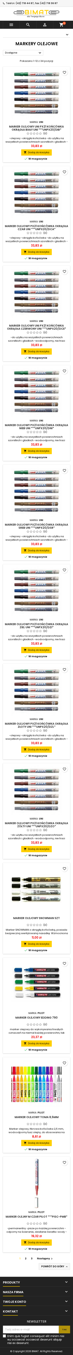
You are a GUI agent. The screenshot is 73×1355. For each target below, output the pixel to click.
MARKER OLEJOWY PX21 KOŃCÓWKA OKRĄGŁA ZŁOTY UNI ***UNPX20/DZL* (36, 725)
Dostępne (23, 53)
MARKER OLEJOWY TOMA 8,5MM (37, 1117)
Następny (45, 1258)
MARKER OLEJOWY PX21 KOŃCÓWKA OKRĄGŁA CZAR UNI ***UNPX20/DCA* (36, 227)
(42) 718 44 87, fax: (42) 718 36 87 (37, 3)
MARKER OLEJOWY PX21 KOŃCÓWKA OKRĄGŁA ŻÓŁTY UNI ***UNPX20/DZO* (36, 824)
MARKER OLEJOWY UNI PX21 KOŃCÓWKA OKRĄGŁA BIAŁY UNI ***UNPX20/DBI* (36, 128)
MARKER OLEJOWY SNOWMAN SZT (36, 918)
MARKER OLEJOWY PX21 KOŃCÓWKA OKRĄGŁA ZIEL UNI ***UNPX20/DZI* (36, 625)
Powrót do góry (54, 1266)
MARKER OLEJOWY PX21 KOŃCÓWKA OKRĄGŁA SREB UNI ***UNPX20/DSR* (36, 526)
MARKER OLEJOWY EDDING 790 (36, 1018)
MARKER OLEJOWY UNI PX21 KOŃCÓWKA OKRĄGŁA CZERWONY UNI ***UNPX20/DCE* (36, 327)
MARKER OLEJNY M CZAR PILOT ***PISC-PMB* (36, 1217)
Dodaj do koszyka (36, 152)
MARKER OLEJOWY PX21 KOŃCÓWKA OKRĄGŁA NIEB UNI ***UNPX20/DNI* (36, 426)
